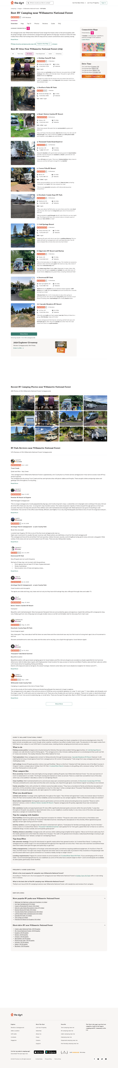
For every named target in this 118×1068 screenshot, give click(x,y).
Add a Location (15, 1030)
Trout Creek (15, 468)
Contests (13, 1037)
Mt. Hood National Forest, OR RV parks (27, 931)
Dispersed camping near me (69, 1040)
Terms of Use (57, 1059)
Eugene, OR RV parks (21, 933)
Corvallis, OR (96, 72)
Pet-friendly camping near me (69, 1043)
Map (22, 23)
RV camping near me (67, 1030)
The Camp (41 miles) (21, 917)
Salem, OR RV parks (21, 944)
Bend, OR (95, 68)
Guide (53, 23)
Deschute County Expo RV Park (21, 628)
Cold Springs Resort (94, 750)
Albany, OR (96, 70)
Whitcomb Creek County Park (21, 683)
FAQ (59, 23)
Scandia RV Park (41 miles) (23, 915)
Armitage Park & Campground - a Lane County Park (28, 527)
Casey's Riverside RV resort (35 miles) (27, 906)
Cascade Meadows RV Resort (82, 757)
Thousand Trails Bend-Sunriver (22, 653)
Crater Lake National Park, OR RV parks (27, 929)
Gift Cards (14, 1034)
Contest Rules (38, 1059)
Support (38, 1043)
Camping (13, 8)
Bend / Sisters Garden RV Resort (22, 605)
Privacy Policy (48, 1059)
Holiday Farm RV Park (83, 876)
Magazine (13, 1040)
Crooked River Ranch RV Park (70, 855)
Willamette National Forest (31, 8)
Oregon (19, 8)
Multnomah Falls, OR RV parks (24, 940)
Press (37, 1037)
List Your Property (93, 3)
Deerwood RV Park (17, 556)
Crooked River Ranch (56, 766)
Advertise (38, 1030)
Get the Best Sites (78, 3)
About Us (38, 1034)
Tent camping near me (67, 1027)
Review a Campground (17, 1027)
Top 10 (29, 23)
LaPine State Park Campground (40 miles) (28, 913)
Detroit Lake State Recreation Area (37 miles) (29, 908)
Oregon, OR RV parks (21, 936)
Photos (36, 23)
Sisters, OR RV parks (21, 935)
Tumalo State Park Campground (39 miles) (29, 912)
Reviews (45, 23)
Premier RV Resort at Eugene (21, 497)
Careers (38, 1040)
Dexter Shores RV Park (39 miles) (25, 910)
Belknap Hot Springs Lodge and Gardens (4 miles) (31, 902)
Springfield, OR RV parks (23, 938)
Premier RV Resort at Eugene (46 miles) (28, 919)
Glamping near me (66, 1037)
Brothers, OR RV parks (22, 946)
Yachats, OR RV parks (22, 942)
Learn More (86, 39)
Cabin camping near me (68, 1034)
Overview (14, 23)
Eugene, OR (95, 66)
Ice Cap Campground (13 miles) (25, 904)
